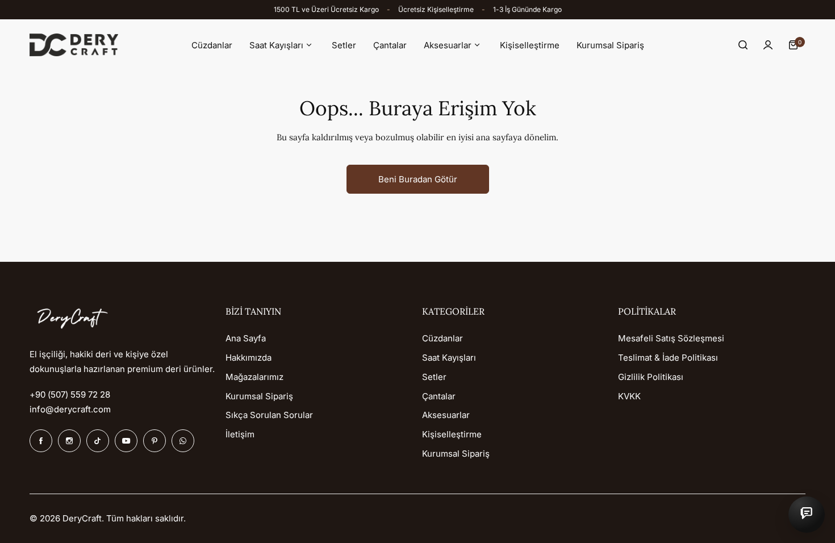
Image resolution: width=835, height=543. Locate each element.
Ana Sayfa (246, 338)
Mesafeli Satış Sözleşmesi (671, 338)
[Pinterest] (154, 440)
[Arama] (742, 44)
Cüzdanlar (442, 338)
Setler (434, 376)
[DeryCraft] (74, 45)
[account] (767, 44)
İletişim (240, 434)
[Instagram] (69, 440)
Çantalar (439, 396)
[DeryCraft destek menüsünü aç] (806, 514)
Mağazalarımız (254, 376)
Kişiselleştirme (452, 434)
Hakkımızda (249, 357)
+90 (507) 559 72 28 (70, 394)
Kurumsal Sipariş (259, 396)
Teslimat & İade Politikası (668, 357)
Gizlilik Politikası (650, 376)
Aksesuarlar (446, 415)
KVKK (629, 396)
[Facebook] (41, 440)
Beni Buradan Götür (417, 179)
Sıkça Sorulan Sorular (269, 415)
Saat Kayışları (449, 357)
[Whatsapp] (183, 440)
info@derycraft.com (70, 409)
